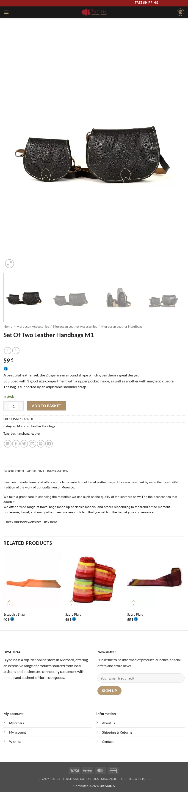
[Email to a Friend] (32, 444)
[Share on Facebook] (16, 444)
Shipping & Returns (117, 732)
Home (7, 326)
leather (35, 433)
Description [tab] (13, 471)
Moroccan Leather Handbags (121, 326)
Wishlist (15, 741)
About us (108, 723)
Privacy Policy (49, 779)
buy (13, 433)
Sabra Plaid (73, 614)
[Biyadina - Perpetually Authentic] (94, 12)
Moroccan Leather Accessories (75, 326)
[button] (6, 12)
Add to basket (46, 406)
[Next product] (7, 350)
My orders (16, 723)
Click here (49, 521)
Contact (107, 741)
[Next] (175, 148)
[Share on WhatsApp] (7, 444)
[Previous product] (15, 350)
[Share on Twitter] (24, 444)
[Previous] (13, 148)
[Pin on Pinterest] (40, 444)
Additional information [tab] (48, 471)
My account (17, 732)
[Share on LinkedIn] (49, 444)
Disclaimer (110, 779)
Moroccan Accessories (33, 326)
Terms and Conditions (81, 779)
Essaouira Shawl (14, 614)
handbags (23, 433)
